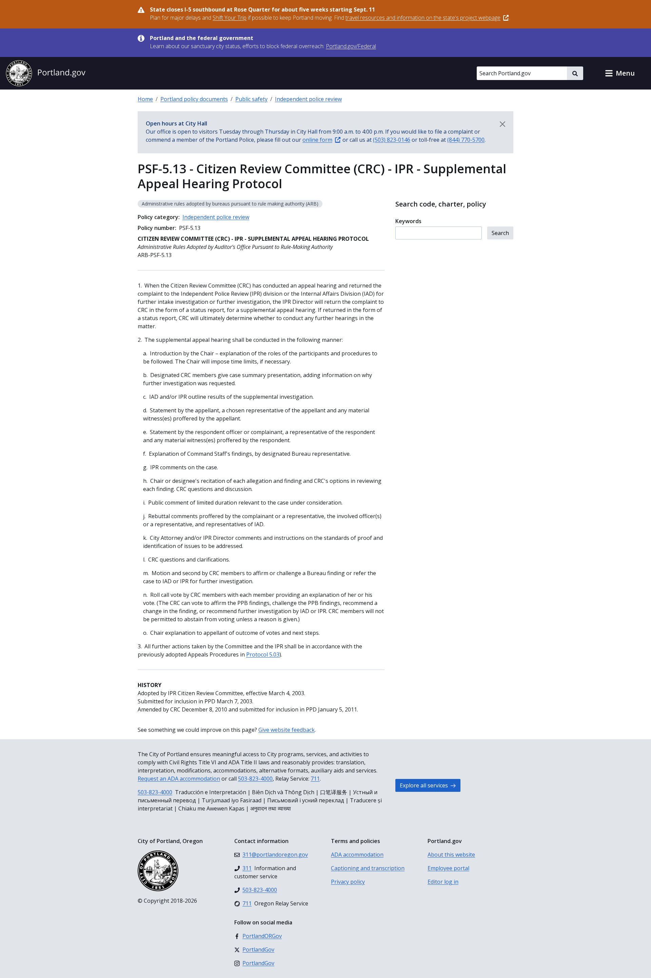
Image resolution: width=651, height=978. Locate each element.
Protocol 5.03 (262, 654)
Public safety (251, 99)
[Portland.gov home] (45, 73)
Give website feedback (286, 730)
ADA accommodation (357, 854)
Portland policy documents (194, 99)
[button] (620, 73)
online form (317, 139)
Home (145, 99)
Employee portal (448, 868)
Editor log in (443, 881)
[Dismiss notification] (502, 124)
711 (315, 778)
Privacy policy (348, 881)
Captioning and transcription (368, 868)
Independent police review (308, 99)
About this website (451, 854)
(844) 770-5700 (466, 139)
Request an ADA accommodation (179, 778)
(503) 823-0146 (391, 139)
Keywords (408, 221)
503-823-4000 (255, 778)
